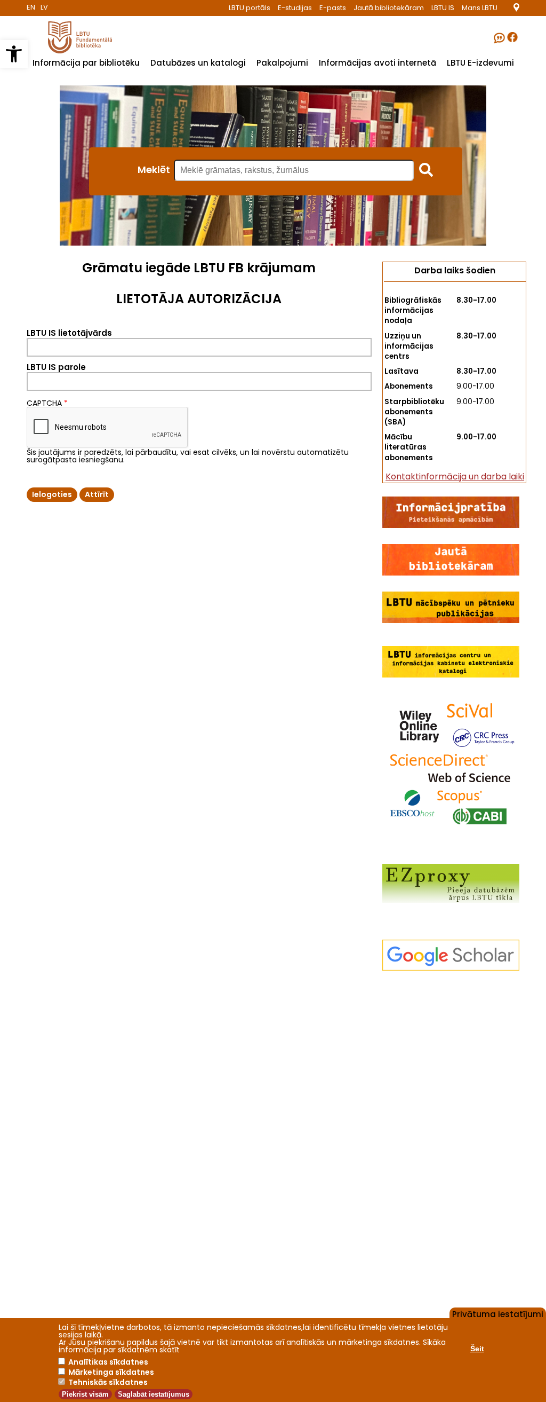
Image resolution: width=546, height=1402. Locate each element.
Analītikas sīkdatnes (108, 1362)
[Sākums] (69, 50)
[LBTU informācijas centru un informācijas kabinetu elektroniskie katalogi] (450, 675)
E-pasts (332, 8)
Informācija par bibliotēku (86, 62)
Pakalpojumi (282, 62)
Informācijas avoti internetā (377, 62)
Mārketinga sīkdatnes (111, 1372)
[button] (14, 54)
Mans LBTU (479, 8)
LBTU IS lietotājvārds (69, 333)
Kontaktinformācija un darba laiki (455, 476)
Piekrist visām (85, 1394)
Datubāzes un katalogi (198, 62)
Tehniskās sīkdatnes (108, 1382)
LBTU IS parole (56, 367)
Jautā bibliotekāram (389, 8)
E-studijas (295, 8)
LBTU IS (442, 8)
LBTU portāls (249, 8)
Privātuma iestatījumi (497, 1313)
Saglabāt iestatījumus (153, 1394)
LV (44, 7)
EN (31, 7)
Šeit (477, 1348)
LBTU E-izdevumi (480, 62)
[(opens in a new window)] (516, 9)
